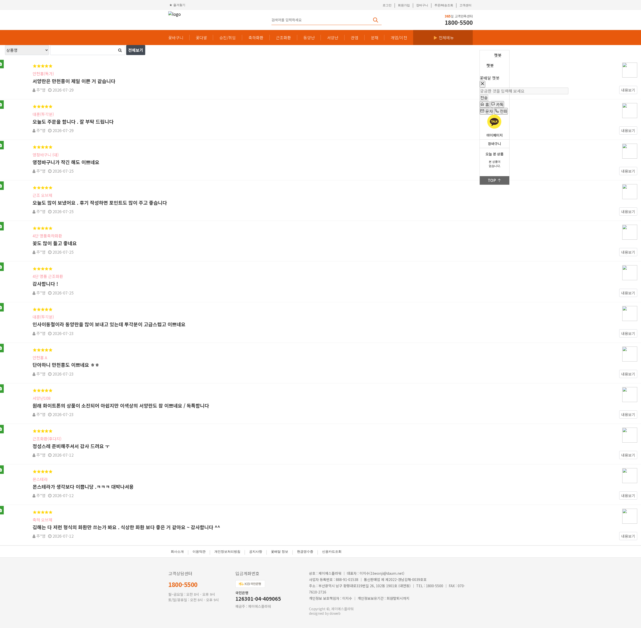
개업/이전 (399, 38)
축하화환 (255, 38)
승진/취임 (227, 38)
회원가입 (404, 5)
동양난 (309, 38)
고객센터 (465, 5)
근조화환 (283, 38)
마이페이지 (495, 135)
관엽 (354, 38)
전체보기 (135, 50)
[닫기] (482, 84)
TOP (492, 180)
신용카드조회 (332, 551)
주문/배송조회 (443, 5)
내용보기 (628, 90)
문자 (488, 111)
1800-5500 (183, 584)
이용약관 (199, 551)
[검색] (120, 50)
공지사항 (255, 551)
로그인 (387, 5)
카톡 (499, 104)
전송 (484, 98)
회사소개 (177, 551)
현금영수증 (305, 551)
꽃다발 (201, 38)
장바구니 (422, 5)
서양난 (332, 38)
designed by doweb (325, 613)
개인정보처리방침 (227, 551)
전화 (503, 111)
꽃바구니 (175, 38)
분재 (374, 38)
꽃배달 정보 (279, 551)
